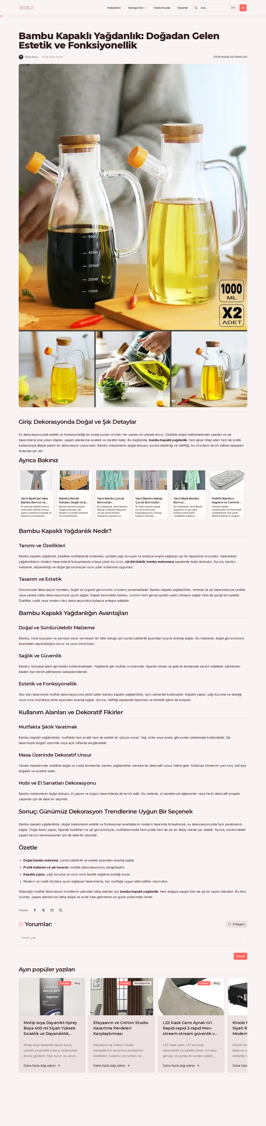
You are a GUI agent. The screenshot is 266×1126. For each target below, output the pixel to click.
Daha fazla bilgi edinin (40, 1066)
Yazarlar (182, 8)
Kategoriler (136, 8)
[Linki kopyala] (60, 910)
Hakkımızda (162, 8)
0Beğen (239, 924)
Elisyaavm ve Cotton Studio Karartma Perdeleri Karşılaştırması (120, 1028)
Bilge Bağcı (31, 56)
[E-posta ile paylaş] (51, 910)
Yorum (240, 956)
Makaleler (114, 8)
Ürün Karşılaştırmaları (230, 56)
